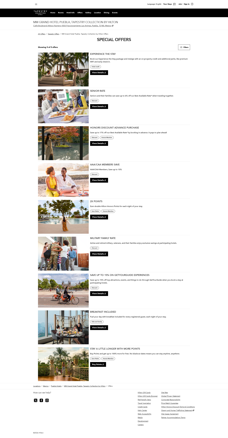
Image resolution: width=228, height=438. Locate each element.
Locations (36, 386)
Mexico (46, 386)
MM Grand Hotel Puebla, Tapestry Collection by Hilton (84, 386)
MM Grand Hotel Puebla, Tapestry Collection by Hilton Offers (85, 34)
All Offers (41, 34)
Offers (110, 386)
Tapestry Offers (53, 34)
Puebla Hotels (56, 386)
